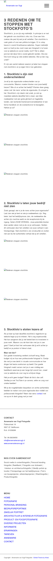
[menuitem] (45, 5)
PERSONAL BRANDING (15, 504)
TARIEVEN (9, 534)
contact (40, 393)
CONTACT (9, 541)
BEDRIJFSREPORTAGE (15, 508)
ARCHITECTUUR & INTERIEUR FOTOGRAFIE (25, 515)
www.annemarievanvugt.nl (14, 443)
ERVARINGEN (10, 530)
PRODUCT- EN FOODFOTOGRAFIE (21, 519)
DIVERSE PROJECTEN (15, 523)
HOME (7, 497)
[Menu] (45, 5)
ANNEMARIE (10, 537)
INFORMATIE (10, 526)
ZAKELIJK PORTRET (14, 512)
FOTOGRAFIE (10, 501)
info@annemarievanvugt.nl (14, 440)
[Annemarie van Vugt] (22, 5)
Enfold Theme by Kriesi (41, 557)
